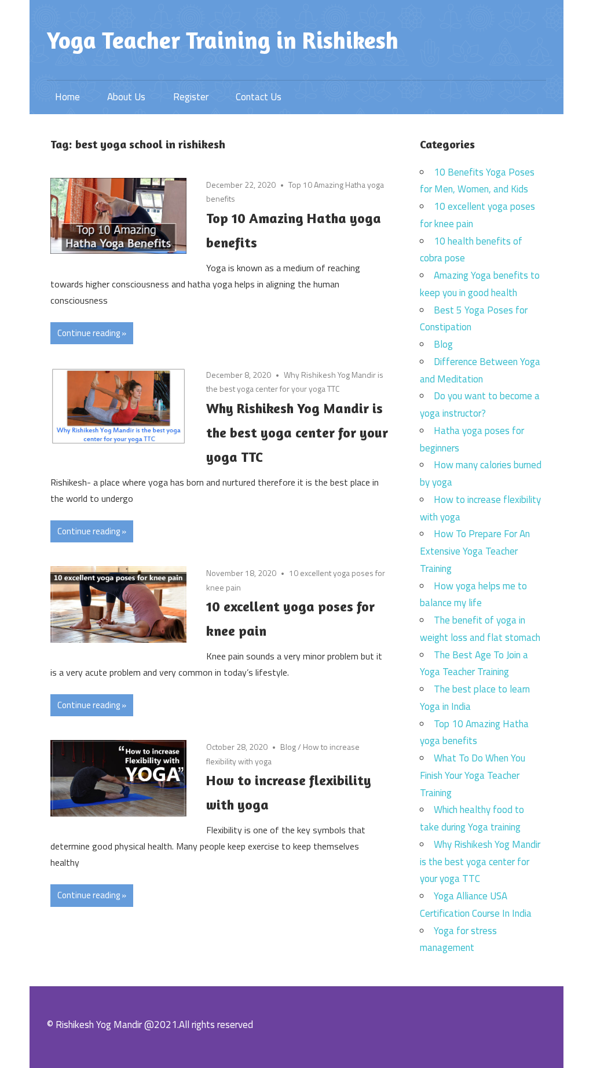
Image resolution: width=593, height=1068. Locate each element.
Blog (288, 747)
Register (190, 96)
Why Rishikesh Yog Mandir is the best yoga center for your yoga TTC (297, 432)
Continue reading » (91, 333)
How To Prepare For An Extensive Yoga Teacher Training (475, 551)
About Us (126, 96)
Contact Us (258, 96)
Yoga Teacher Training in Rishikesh (222, 40)
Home (67, 96)
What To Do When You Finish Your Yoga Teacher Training (472, 775)
